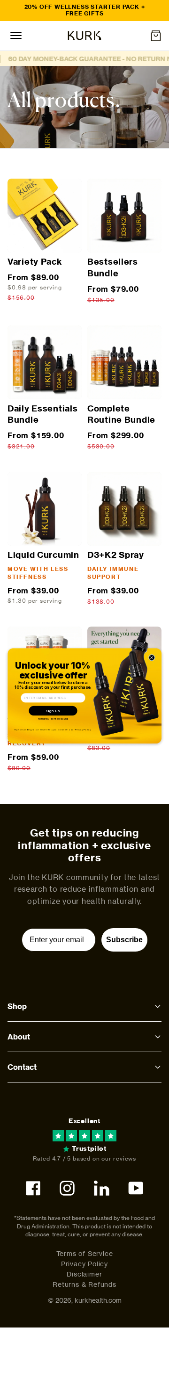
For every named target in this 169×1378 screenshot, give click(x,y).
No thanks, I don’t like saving (53, 718)
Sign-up (53, 710)
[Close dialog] (151, 657)
